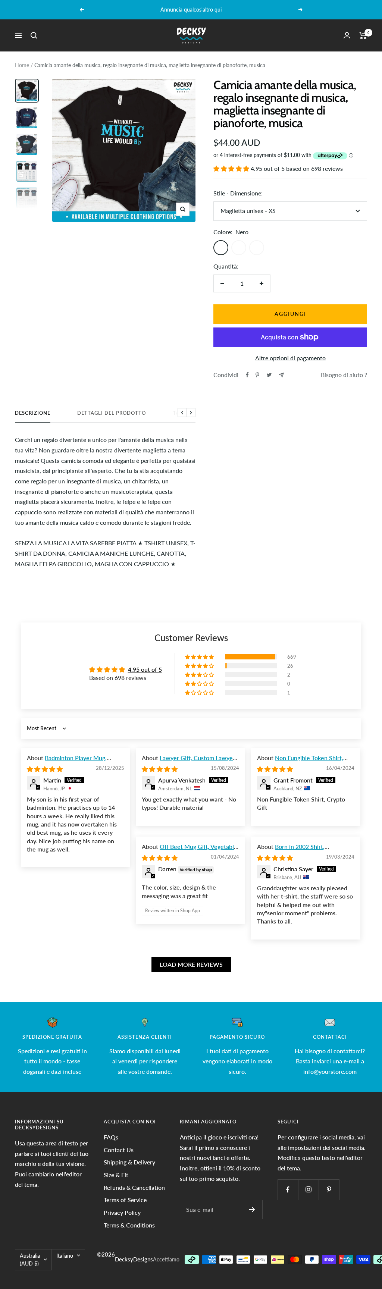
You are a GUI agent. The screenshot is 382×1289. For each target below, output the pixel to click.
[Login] (347, 35)
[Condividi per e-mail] (281, 375)
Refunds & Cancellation (134, 1187)
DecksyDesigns (134, 1259)
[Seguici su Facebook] (288, 1189)
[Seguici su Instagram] (308, 1189)
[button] (232, 168)
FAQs (111, 1137)
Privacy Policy (122, 1212)
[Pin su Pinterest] (257, 374)
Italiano (64, 1255)
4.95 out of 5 (145, 669)
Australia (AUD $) (30, 1259)
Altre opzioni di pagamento (290, 357)
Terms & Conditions (129, 1225)
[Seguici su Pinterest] (329, 1189)
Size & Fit (116, 1174)
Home (22, 65)
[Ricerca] (34, 35)
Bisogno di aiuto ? (344, 374)
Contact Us (119, 1149)
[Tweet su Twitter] (269, 374)
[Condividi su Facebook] (247, 374)
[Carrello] (363, 35)
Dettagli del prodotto (111, 413)
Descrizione (32, 413)
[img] (45, 768)
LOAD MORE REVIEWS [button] (191, 964)
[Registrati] (252, 1209)
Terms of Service (125, 1199)
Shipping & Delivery (129, 1162)
